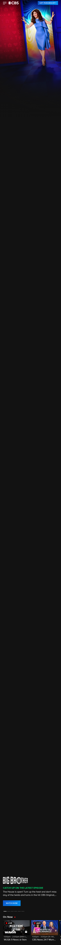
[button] (4, 3)
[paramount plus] (13, 2)
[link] (48, 3)
